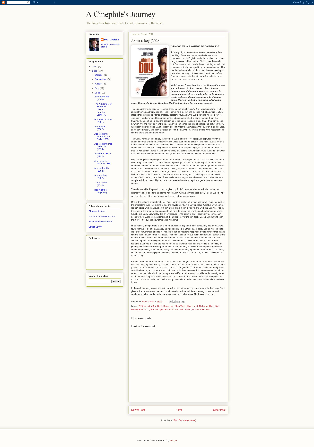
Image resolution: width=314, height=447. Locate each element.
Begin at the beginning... (101, 191)
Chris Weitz (180, 306)
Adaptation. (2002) (100, 128)
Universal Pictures (201, 309)
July (97, 88)
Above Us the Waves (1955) (102, 162)
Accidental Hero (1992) (102, 155)
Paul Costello (111, 39)
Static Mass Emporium (100, 221)
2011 (95, 71)
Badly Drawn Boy (165, 306)
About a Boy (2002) (100, 176)
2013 (95, 66)
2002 (141, 306)
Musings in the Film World (102, 216)
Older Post (219, 410)
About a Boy (150, 306)
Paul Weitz (144, 309)
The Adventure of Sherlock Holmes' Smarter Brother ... (103, 109)
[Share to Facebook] (180, 301)
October (99, 75)
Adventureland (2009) (101, 98)
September (101, 79)
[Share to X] (177, 301)
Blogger (173, 440)
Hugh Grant (192, 306)
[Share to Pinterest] (183, 301)
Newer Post (138, 410)
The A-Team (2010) (100, 184)
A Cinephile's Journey (120, 14)
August (99, 83)
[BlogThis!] (174, 301)
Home (179, 410)
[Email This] (171, 301)
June (98, 92)
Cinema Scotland (97, 211)
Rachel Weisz (171, 309)
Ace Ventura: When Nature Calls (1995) (102, 136)
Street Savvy (95, 226)
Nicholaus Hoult (206, 306)
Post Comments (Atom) (185, 420)
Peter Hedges (157, 309)
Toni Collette (185, 309)
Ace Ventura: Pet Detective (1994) (103, 146)
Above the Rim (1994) (102, 169)
